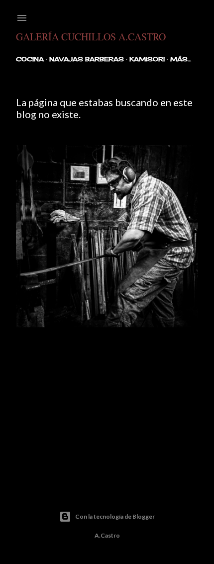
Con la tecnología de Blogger (115, 516)
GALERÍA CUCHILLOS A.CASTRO (91, 36)
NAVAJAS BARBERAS (86, 59)
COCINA (30, 59)
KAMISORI (147, 59)
